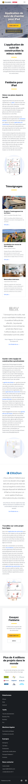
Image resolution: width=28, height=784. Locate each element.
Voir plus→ (7, 224)
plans (13, 102)
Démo (14, 641)
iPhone (4, 699)
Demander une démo (14, 31)
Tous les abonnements (8, 713)
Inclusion (4, 757)
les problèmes (9, 547)
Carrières (4, 745)
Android (4, 705)
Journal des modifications (9, 751)
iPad (3, 702)
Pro (3, 722)
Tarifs (4, 710)
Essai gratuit (14, 25)
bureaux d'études (6, 399)
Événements (5, 748)
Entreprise (5, 742)
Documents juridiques (8, 731)
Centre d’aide (5, 766)
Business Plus (5, 716)
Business (4, 719)
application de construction (12, 391)
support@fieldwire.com (8, 769)
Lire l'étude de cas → (14, 344)
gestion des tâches (9, 382)
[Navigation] (24, 2)
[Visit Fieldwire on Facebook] (21, 781)
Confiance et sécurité (8, 734)
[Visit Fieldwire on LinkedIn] (26, 781)
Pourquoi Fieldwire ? (7, 754)
